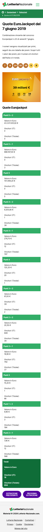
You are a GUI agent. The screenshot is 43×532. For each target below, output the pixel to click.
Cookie (19, 524)
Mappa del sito (21, 528)
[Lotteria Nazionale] (3, 12)
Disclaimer (28, 524)
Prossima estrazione (32, 494)
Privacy (10, 524)
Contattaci (29, 520)
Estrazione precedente (12, 494)
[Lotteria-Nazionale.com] (17, 6)
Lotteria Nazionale (14, 520)
